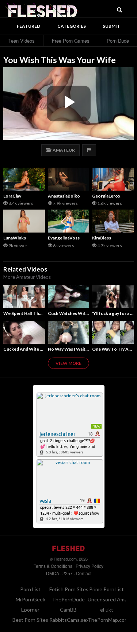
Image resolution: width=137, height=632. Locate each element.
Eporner (30, 609)
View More (68, 363)
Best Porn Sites (30, 620)
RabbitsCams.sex (69, 620)
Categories (71, 26)
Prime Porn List (106, 589)
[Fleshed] (42, 9)
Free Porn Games (71, 40)
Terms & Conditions (53, 566)
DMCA (52, 573)
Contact (83, 573)
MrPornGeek (30, 599)
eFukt (106, 609)
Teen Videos (21, 40)
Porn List (30, 589)
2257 (67, 573)
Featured (28, 26)
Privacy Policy (89, 566)
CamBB (68, 609)
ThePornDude (68, 599)
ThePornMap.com (108, 620)
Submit (111, 26)
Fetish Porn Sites (68, 589)
